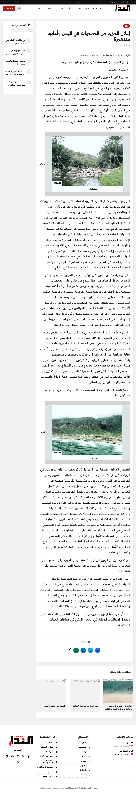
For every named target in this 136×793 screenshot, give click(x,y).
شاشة (83, 770)
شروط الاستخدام (45, 767)
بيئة (126, 26)
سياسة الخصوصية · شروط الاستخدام (52, 788)
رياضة (40, 9)
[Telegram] (70, 648)
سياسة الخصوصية (48, 762)
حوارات (60, 9)
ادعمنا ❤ (9, 9)
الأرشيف (49, 752)
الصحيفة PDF (94, 2)
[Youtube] (12, 756)
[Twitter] (90, 650)
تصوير (84, 766)
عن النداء (125, 2)
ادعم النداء (48, 777)
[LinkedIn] (83, 650)
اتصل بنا (79, 2)
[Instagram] (17, 756)
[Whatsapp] (76, 650)
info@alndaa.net (122, 754)
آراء (68, 9)
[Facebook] (97, 650)
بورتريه (50, 9)
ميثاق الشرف (111, 2)
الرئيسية (97, 9)
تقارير (87, 9)
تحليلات (77, 9)
